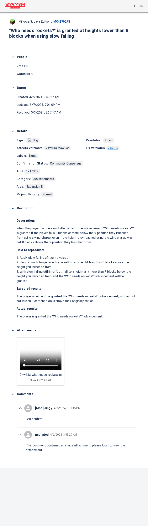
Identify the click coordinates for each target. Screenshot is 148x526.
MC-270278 (61, 21)
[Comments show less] (13, 394)
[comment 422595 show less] (20, 435)
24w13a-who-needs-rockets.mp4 (42, 375)
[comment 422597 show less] (20, 408)
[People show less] (13, 57)
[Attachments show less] (13, 330)
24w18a (113, 148)
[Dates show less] (13, 88)
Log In (138, 6)
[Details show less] (13, 131)
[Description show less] (13, 208)
